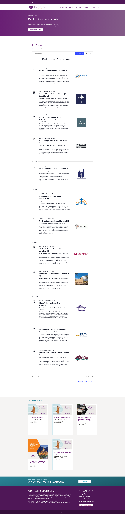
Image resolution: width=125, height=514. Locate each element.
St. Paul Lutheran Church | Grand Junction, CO (51, 250)
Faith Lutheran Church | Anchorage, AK (54, 329)
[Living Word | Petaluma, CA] (38, 409)
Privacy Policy (58, 512)
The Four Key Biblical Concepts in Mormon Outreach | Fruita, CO (84, 419)
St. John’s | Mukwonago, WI (62, 417)
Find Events (80, 53)
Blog (80, 7)
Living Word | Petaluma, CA (37, 417)
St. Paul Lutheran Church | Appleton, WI (54, 168)
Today (39, 59)
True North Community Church (50, 117)
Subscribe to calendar (84, 381)
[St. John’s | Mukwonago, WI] (63, 409)
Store (85, 2)
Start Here (63, 7)
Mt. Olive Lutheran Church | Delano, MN (54, 221)
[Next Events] (35, 59)
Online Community (93, 2)
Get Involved (73, 7)
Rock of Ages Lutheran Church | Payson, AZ (54, 353)
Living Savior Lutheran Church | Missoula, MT (51, 197)
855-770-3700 (86, 496)
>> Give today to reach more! (86, 501)
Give (93, 7)
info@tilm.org (85, 498)
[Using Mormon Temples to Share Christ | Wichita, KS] (38, 449)
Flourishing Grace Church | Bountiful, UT (53, 141)
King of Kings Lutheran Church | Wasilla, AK (51, 304)
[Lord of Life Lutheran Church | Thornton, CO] (63, 444)
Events (33, 48)
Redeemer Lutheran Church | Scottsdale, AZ (54, 275)
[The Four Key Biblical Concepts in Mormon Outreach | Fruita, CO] (87, 409)
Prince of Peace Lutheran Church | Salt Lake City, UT (53, 95)
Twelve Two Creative (78, 512)
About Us (87, 7)
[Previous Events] (33, 59)
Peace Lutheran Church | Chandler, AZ (53, 70)
